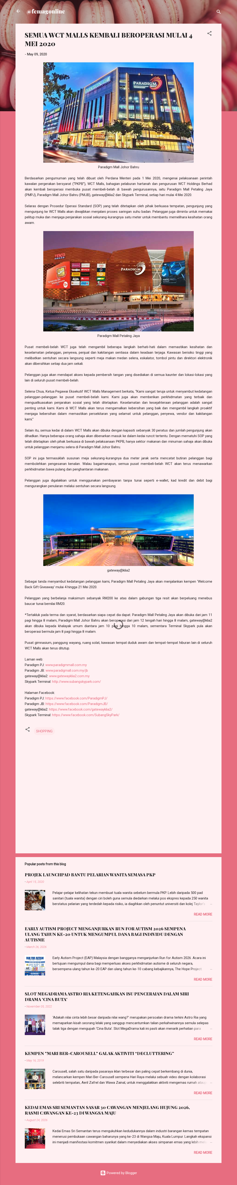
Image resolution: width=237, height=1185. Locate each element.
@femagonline (46, 11)
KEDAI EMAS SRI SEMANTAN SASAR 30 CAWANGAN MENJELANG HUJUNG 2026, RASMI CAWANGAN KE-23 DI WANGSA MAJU (107, 1110)
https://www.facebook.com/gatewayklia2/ (80, 709)
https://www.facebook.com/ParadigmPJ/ (76, 698)
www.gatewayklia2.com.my (69, 676)
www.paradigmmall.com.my (66, 665)
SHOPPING (44, 731)
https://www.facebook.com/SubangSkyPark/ (85, 715)
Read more (203, 914)
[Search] (218, 13)
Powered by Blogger (121, 1173)
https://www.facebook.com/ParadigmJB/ (77, 704)
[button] (209, 34)
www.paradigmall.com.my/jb (67, 670)
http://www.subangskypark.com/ (76, 682)
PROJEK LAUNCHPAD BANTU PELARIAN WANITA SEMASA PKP (90, 874)
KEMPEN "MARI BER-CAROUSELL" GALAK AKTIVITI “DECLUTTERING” (99, 1053)
